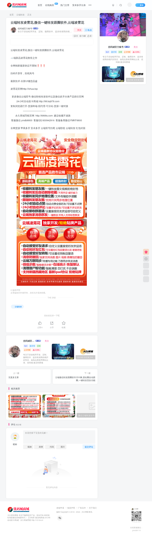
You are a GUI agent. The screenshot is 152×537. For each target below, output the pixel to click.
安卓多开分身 (79, 5)
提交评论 (89, 446)
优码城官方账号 (25, 28)
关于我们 (93, 507)
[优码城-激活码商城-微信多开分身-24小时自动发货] (18, 509)
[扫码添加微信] (146, 272)
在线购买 (51, 4)
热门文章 (64, 5)
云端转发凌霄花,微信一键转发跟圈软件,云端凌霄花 (47, 22)
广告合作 (82, 507)
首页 (40, 5)
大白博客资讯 (86, 512)
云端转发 (20, 14)
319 (33, 346)
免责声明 (71, 507)
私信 (90, 29)
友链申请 (60, 507)
